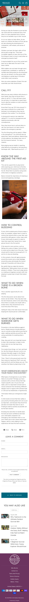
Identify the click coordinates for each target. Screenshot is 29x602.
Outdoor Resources (10, 11)
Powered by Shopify (14, 600)
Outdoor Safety (19, 11)
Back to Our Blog (16, 495)
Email (3, 448)
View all (14, 510)
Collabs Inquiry (14, 579)
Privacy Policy (11, 481)
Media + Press (14, 581)
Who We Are (14, 568)
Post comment (14, 474)
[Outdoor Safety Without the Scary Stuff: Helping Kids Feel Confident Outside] (5, 527)
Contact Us (14, 570)
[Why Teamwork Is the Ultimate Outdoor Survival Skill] (5, 516)
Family (3, 11)
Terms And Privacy (14, 573)
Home (11, 8)
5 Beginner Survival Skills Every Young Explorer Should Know (18, 544)
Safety (25, 11)
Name (3, 441)
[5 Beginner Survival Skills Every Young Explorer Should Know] (5, 541)
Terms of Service (22, 481)
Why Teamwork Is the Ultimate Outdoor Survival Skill (18, 519)
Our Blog (16, 8)
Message (4, 456)
